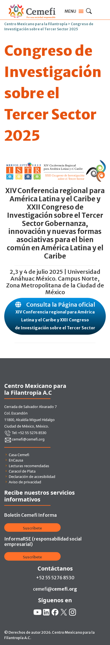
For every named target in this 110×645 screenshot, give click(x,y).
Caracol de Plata (22, 471)
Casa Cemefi (19, 454)
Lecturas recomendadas (29, 465)
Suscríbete (32, 528)
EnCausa (16, 460)
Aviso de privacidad (25, 481)
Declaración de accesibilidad (32, 476)
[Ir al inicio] (32, 3)
